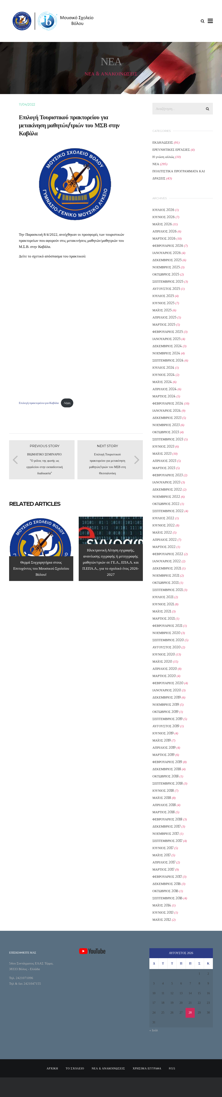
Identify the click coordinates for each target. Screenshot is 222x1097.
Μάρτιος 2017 (163, 869)
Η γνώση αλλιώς (163, 157)
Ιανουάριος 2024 (166, 410)
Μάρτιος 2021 (163, 618)
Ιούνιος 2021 (163, 604)
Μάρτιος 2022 (164, 547)
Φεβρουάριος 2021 (167, 626)
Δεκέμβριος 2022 (167, 489)
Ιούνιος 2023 (163, 446)
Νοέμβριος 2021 (165, 575)
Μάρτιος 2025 (163, 324)
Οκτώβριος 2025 (165, 274)
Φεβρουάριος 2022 (167, 554)
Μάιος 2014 (161, 905)
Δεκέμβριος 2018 (166, 769)
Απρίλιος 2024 (164, 389)
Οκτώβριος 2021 (165, 583)
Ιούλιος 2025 (163, 296)
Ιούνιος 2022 (163, 525)
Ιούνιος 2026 (163, 217)
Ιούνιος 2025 (163, 303)
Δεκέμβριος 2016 (166, 884)
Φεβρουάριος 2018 (167, 819)
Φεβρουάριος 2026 (167, 246)
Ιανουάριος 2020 (166, 690)
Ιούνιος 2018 (163, 790)
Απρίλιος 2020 (164, 669)
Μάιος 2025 (162, 310)
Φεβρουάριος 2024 (167, 403)
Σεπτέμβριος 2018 (167, 783)
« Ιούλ (153, 1030)
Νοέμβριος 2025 (166, 267)
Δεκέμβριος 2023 (166, 418)
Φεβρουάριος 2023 (167, 475)
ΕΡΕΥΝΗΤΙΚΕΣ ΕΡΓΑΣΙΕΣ (171, 150)
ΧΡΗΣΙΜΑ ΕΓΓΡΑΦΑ (147, 1068)
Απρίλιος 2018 (164, 805)
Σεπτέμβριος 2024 (168, 360)
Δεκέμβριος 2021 (166, 568)
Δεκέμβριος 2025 (167, 260)
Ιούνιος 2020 (163, 654)
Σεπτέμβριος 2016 (167, 898)
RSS (172, 1068)
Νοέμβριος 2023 (166, 425)
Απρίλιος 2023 (164, 461)
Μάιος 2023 (161, 453)
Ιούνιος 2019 (163, 733)
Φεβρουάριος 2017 (167, 877)
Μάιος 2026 (162, 224)
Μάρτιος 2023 (163, 468)
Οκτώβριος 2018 (165, 776)
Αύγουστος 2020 (166, 647)
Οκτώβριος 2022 (166, 504)
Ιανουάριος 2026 (166, 253)
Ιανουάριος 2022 (166, 561)
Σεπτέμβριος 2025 (167, 281)
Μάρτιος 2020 (164, 676)
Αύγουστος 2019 (165, 726)
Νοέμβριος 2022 (166, 497)
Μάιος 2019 (161, 740)
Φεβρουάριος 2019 (167, 762)
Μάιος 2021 (161, 611)
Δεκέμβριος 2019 (166, 697)
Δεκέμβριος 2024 (167, 346)
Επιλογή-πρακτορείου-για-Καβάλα (39, 403)
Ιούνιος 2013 (162, 912)
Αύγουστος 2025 (166, 289)
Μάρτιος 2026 (164, 238)
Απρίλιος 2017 (163, 862)
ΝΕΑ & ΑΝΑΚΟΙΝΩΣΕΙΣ (108, 1068)
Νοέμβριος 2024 (166, 353)
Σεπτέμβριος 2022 (168, 511)
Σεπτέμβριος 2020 (168, 640)
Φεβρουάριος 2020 (167, 683)
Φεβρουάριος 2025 (167, 332)
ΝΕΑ (155, 164)
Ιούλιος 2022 (163, 518)
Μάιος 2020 (162, 661)
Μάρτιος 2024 (164, 396)
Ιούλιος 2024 (163, 367)
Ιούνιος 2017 (162, 848)
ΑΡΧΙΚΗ (52, 1068)
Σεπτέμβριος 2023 (167, 439)
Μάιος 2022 (162, 532)
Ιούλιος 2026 (163, 210)
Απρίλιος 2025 (164, 317)
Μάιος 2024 (162, 382)
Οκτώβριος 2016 (165, 891)
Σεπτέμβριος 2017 (167, 841)
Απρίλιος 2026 (164, 231)
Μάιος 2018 (161, 798)
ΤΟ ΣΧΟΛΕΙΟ (75, 1068)
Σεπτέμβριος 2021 (167, 590)
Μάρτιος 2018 (163, 812)
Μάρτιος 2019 (163, 755)
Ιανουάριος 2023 (166, 482)
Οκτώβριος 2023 (165, 432)
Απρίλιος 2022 (164, 540)
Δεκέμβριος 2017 (166, 826)
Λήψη (67, 403)
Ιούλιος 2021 (162, 597)
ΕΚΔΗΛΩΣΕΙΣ (162, 142)
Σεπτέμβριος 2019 (167, 719)
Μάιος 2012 (161, 920)
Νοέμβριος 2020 (166, 633)
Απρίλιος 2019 (164, 747)
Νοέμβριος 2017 (165, 833)
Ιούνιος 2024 (163, 375)
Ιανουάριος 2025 (166, 339)
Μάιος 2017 (161, 855)
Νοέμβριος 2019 (165, 704)
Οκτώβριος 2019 (165, 712)
